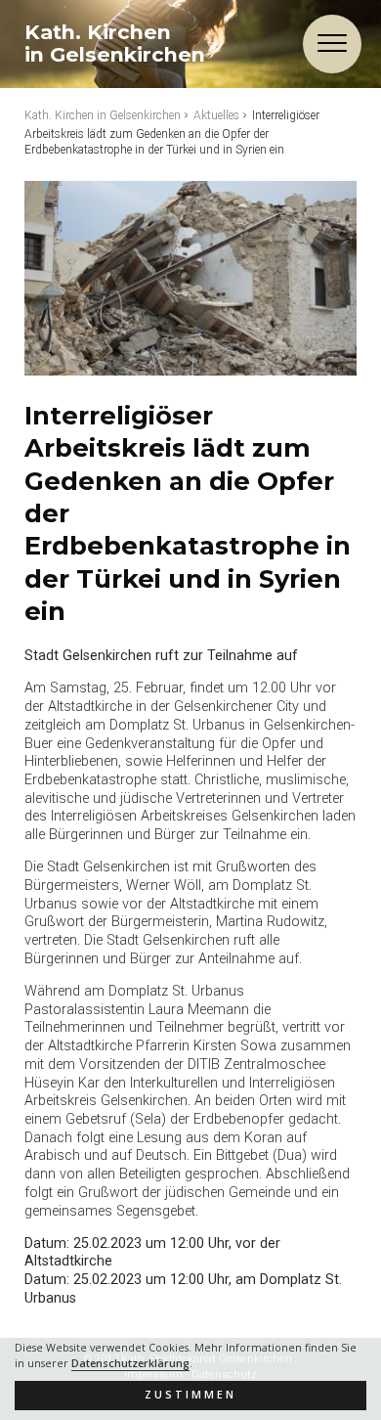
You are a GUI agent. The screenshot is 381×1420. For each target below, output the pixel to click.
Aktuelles (216, 115)
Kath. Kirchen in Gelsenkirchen (102, 115)
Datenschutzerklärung (130, 1363)
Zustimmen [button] (190, 1394)
